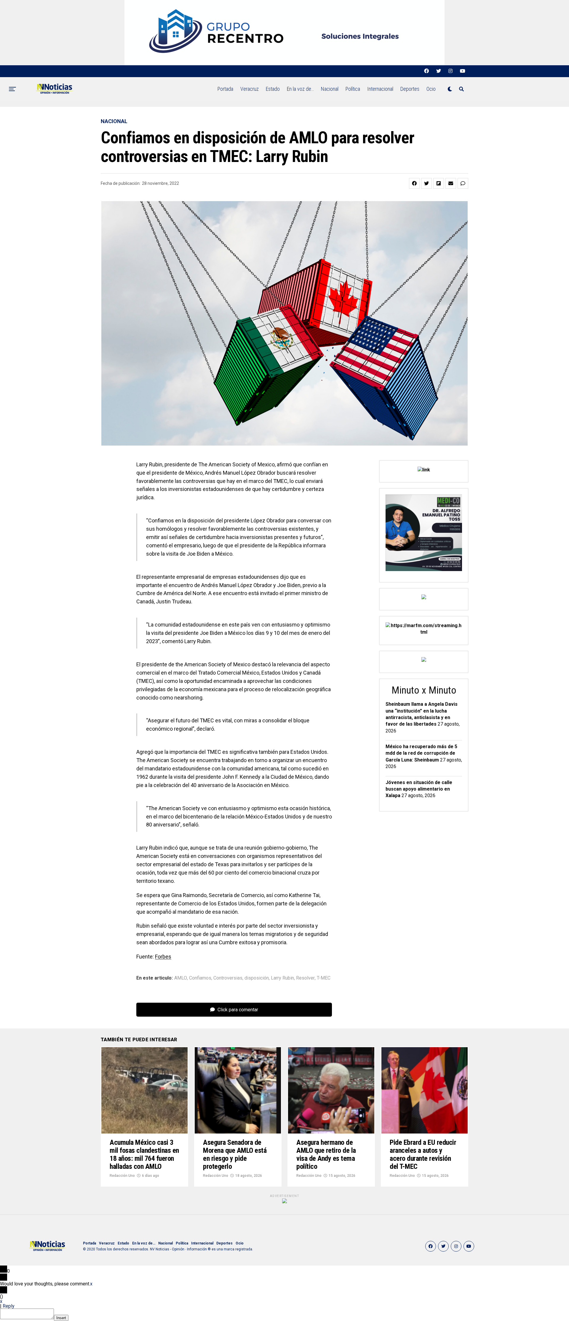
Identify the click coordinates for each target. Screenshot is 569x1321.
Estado (273, 89)
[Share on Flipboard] (438, 183)
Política (353, 89)
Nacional (329, 89)
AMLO (180, 978)
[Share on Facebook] (414, 183)
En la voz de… (300, 89)
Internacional (380, 89)
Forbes (163, 956)
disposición (256, 978)
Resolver (305, 978)
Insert (61, 1318)
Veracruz (249, 89)
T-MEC (323, 978)
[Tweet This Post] (426, 183)
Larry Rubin (282, 978)
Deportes (409, 89)
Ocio (431, 89)
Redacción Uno (122, 1176)
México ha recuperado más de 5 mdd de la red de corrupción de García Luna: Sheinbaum (421, 753)
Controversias (227, 978)
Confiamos (200, 978)
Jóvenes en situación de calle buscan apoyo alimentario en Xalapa (419, 789)
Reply (9, 1306)
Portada (225, 89)
